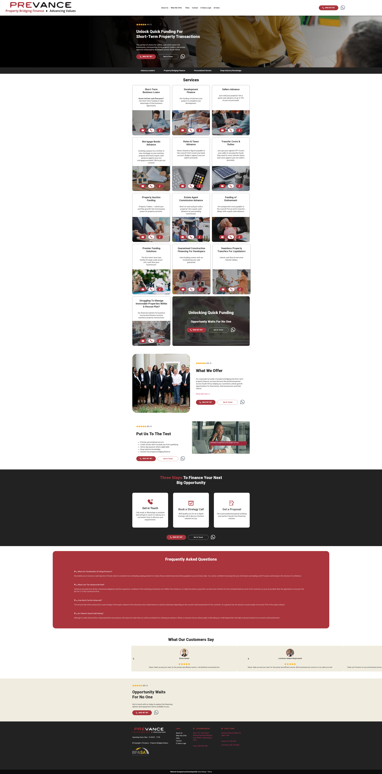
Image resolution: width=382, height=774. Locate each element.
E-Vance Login (206, 8)
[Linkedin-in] (134, 760)
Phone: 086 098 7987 (200, 746)
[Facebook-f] (145, 760)
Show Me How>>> (203, 394)
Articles (217, 8)
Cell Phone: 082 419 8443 (230, 745)
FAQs (187, 8)
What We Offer (176, 8)
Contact (195, 8)
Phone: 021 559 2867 (228, 741)
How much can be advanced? (90, 600)
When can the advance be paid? (91, 585)
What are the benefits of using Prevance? (95, 571)
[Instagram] (140, 760)
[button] (191, 571)
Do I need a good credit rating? (90, 613)
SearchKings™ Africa (205, 772)
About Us (164, 8)
